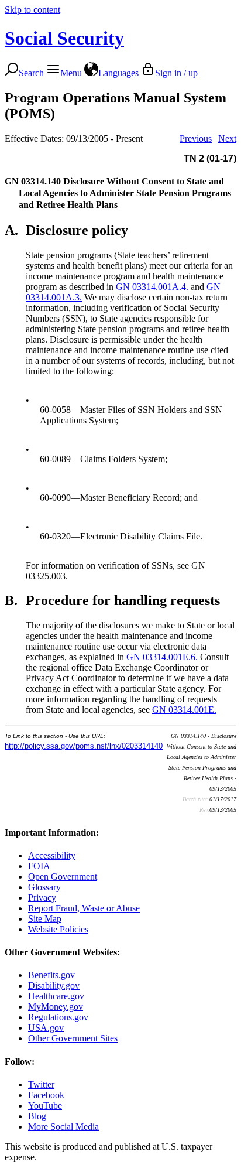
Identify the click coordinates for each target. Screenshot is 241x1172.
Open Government (62, 876)
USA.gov (46, 1028)
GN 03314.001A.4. (152, 287)
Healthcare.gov (56, 996)
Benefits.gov (51, 975)
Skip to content (32, 10)
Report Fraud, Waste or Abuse (84, 908)
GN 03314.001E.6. (162, 657)
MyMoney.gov (55, 1007)
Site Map (44, 919)
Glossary (44, 887)
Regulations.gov (58, 1017)
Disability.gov (54, 985)
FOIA (39, 866)
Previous (196, 138)
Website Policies (58, 929)
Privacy (42, 898)
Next (227, 138)
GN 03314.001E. (184, 710)
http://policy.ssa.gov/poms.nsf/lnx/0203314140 (84, 746)
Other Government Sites (73, 1038)
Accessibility (51, 855)
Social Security (64, 38)
